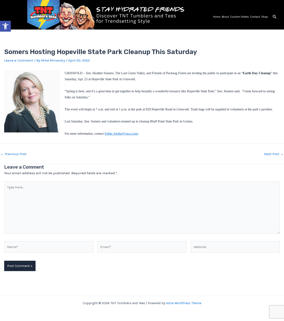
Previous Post (13, 154)
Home (216, 16)
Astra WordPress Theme (183, 303)
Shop (264, 16)
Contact (255, 16)
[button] (275, 17)
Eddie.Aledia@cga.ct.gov (121, 133)
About (225, 16)
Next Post (274, 154)
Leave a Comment (18, 60)
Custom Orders (239, 16)
